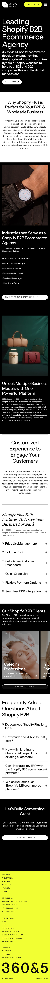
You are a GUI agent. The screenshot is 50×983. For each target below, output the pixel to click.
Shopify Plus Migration (12, 935)
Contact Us (31, 4)
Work (4, 921)
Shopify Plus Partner (11, 957)
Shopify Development (11, 931)
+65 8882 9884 (8, 911)
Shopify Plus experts (26, 480)
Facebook (6, 954)
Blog (4, 925)
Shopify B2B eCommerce (12, 938)
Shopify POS (7, 941)
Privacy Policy (42, 979)
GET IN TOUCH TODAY (23, 838)
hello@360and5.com (10, 908)
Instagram (6, 951)
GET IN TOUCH (10, 82)
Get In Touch (8, 918)
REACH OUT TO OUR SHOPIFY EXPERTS (20, 297)
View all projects (23, 687)
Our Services (8, 928)
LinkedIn (6, 947)
